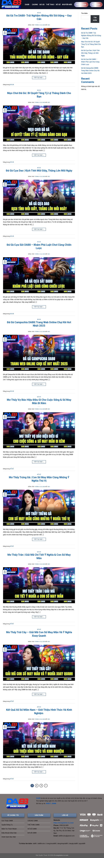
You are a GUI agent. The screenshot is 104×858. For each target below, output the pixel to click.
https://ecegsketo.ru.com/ (64, 823)
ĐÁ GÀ (42, 4)
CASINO (35, 4)
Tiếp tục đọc (39, 77)
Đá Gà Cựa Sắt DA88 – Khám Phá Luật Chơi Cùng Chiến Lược (90, 61)
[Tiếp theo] (46, 785)
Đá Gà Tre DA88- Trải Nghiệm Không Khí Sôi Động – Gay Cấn (91, 35)
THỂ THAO (50, 4)
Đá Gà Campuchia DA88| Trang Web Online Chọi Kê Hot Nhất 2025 (90, 70)
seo (49, 25)
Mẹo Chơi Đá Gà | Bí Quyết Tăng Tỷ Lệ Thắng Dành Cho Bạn (91, 44)
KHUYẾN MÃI (67, 4)
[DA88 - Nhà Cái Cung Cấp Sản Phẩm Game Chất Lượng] (12, 4)
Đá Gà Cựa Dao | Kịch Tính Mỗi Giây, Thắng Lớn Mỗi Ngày (39, 170)
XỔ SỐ (58, 4)
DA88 (27, 4)
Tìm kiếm (84, 13)
